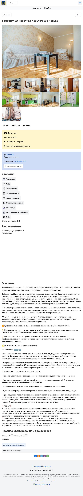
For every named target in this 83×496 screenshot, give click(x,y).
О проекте (36, 466)
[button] (80, 3)
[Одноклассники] (38, 456)
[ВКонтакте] (35, 456)
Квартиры (36, 8)
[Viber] (44, 456)
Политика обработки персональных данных (41, 481)
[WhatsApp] (47, 456)
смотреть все (20, 161)
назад (8, 15)
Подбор (47, 8)
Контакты (46, 466)
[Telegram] (41, 456)
